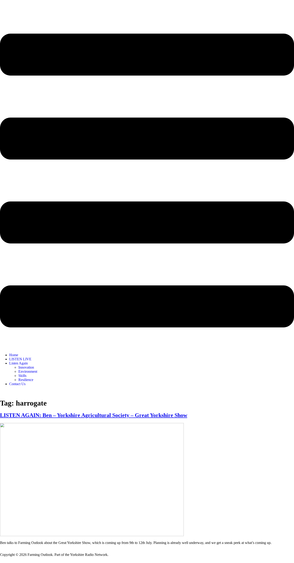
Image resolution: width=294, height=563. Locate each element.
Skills (22, 376)
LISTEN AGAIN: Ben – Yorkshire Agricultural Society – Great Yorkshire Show (93, 415)
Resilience (25, 380)
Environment (27, 371)
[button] (147, 181)
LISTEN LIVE (20, 359)
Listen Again (18, 363)
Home (13, 355)
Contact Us (17, 384)
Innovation (26, 367)
